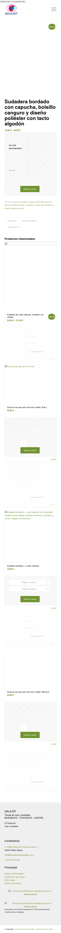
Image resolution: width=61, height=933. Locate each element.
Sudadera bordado (17, 208)
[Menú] (52, 9)
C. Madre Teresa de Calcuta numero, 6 (21, 846)
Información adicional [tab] (29, 221)
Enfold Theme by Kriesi (44, 929)
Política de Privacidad (14, 873)
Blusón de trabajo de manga (15, 205)
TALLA (12, 170)
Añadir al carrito (30, 189)
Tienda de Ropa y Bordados (25, 929)
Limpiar (52, 359)
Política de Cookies (13, 883)
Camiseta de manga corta (34, 205)
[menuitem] (45, 9)
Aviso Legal (10, 880)
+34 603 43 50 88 (12, 859)
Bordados (24, 202)
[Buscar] (45, 9)
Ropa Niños (40, 202)
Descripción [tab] (12, 221)
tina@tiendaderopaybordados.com (19, 854)
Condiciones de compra (15, 876)
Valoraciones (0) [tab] (13, 227)
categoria (32, 202)
